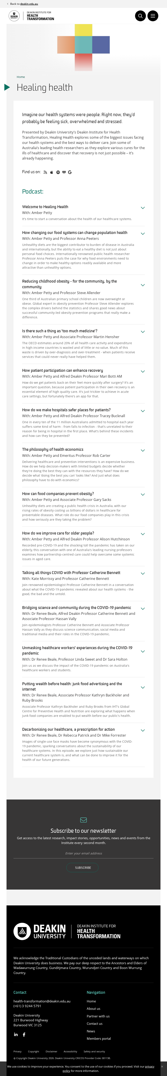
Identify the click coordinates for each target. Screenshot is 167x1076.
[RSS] (45, 172)
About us (93, 1008)
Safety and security (94, 1051)
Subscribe (83, 868)
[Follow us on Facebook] (24, 1035)
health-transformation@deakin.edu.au (41, 1001)
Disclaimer (51, 1051)
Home (21, 77)
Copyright (33, 1051)
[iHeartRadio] (64, 172)
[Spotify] (58, 172)
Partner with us (98, 1016)
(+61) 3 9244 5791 (27, 1006)
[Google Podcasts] (70, 172)
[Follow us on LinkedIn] (15, 1035)
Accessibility (70, 1051)
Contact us (94, 1023)
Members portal (99, 1038)
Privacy (17, 1051)
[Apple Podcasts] (51, 172)
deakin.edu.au (29, 4)
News (91, 1031)
